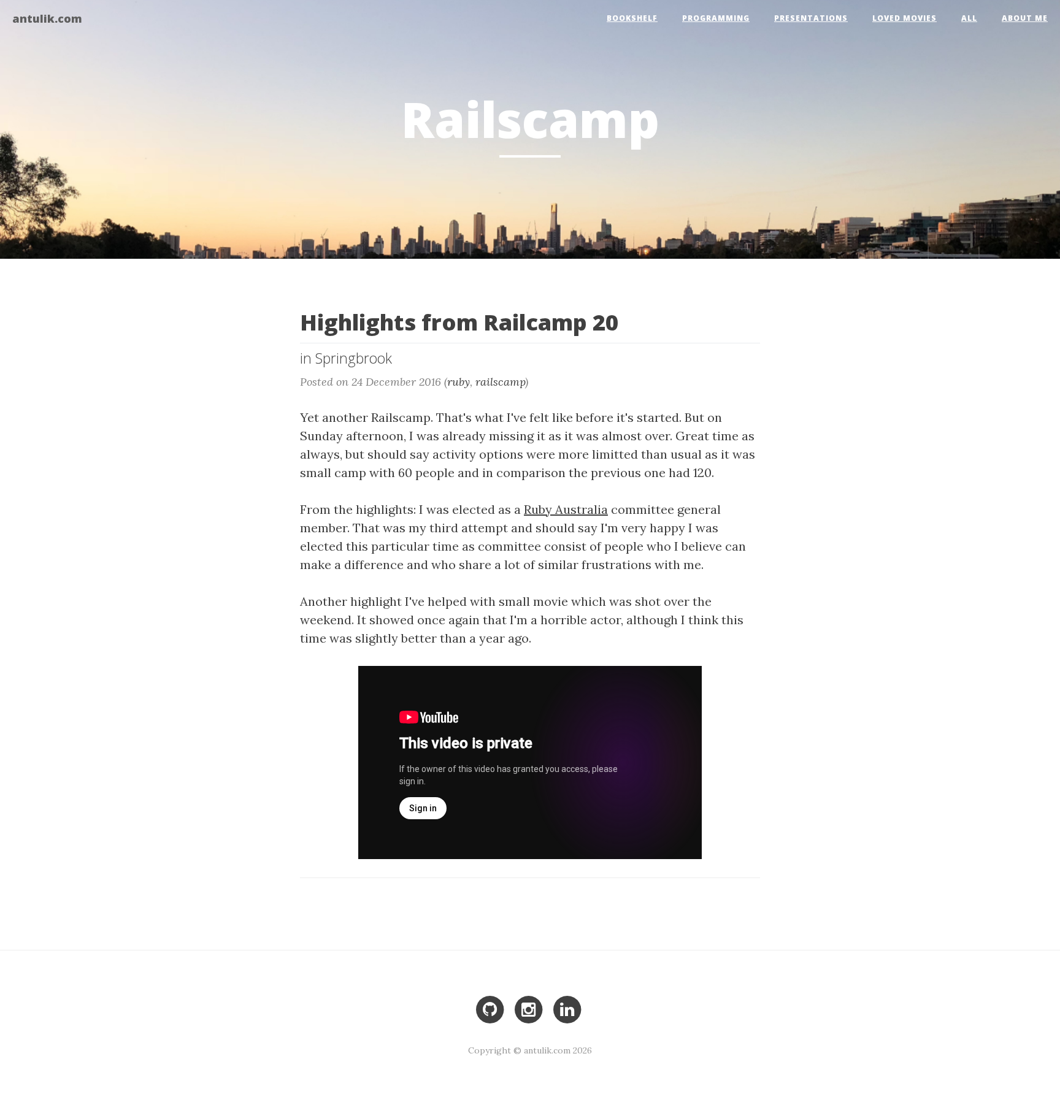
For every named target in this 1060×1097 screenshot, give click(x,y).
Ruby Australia (566, 509)
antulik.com (47, 18)
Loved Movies (904, 18)
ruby (458, 382)
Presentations (811, 18)
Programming (716, 18)
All (969, 18)
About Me (1025, 18)
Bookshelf (632, 18)
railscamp (500, 382)
